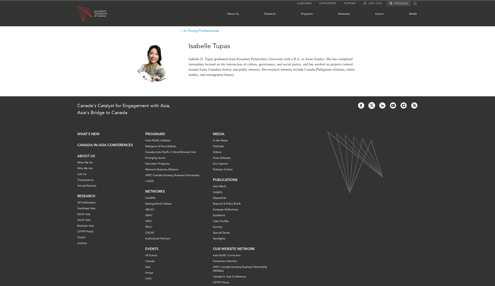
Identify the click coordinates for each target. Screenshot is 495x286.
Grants (81, 237)
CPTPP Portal (85, 231)
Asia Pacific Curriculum (227, 255)
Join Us (81, 174)
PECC (148, 227)
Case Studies (221, 221)
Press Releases (222, 158)
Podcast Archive (223, 169)
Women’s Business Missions (161, 169)
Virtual (149, 272)
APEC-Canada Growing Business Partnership (172, 175)
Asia (147, 267)
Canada (149, 261)
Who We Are (85, 168)
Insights (217, 192)
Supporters (327, 3)
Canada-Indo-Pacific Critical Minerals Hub (170, 152)
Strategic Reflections (225, 209)
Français (401, 3)
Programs (307, 13)
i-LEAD (149, 181)
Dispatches (219, 198)
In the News (220, 140)
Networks (344, 13)
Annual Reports (86, 185)
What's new (88, 134)
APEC (148, 221)
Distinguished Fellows (158, 203)
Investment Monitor (225, 261)
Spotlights (219, 238)
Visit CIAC (375, 3)
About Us (233, 13)
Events (379, 13)
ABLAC (149, 209)
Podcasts (218, 146)
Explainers (219, 215)
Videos (217, 152)
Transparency (85, 180)
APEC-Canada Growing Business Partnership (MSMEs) (240, 268)
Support (350, 3)
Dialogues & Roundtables (160, 146)
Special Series (221, 232)
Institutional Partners (157, 238)
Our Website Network (234, 249)
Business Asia (85, 225)
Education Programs (157, 163)
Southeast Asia (86, 208)
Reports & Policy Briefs (227, 203)
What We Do (85, 162)
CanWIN (150, 198)
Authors (82, 243)
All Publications (86, 202)
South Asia (83, 220)
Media (413, 13)
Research (270, 13)
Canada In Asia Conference (229, 276)
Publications (225, 180)
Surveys (217, 227)
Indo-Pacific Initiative (158, 140)
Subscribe (304, 3)
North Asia (83, 214)
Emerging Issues (155, 158)
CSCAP (149, 232)
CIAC (148, 278)
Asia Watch (219, 186)
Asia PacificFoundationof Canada (100, 13)
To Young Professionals (201, 31)
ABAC (149, 215)
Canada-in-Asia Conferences (105, 145)
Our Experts (220, 163)
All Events (151, 255)
